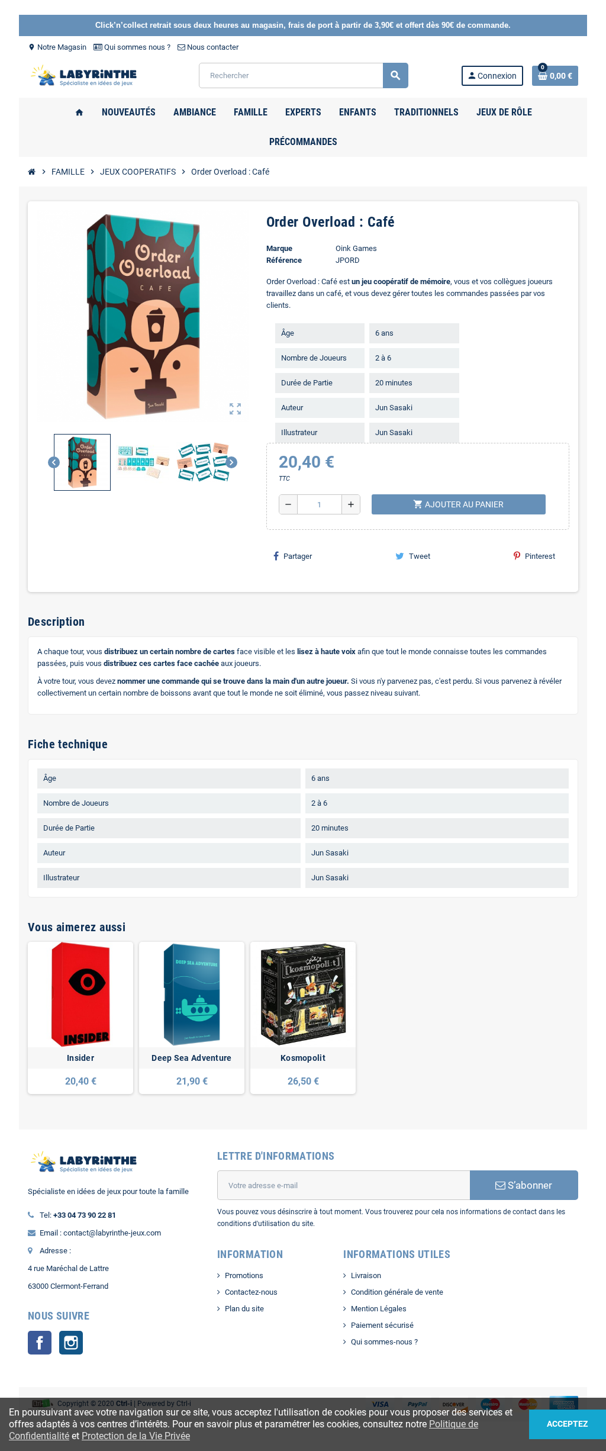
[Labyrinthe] (87, 74)
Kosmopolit (303, 1058)
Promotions (244, 1275)
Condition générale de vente (397, 1292)
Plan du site (244, 1308)
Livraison (366, 1275)
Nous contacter (211, 47)
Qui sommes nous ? (136, 47)
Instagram (71, 1343)
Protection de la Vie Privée (136, 1436)
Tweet (419, 556)
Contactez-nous (251, 1292)
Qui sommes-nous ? (384, 1341)
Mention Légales (379, 1308)
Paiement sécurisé (382, 1325)
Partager (297, 556)
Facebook (39, 1343)
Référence (284, 260)
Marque (279, 248)
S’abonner (528, 1185)
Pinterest (540, 556)
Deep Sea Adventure (191, 1058)
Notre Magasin (57, 47)
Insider (80, 1058)
